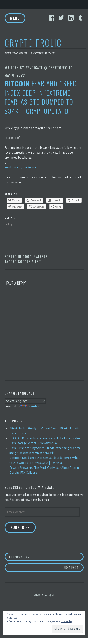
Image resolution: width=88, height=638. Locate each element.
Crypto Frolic (33, 42)
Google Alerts (35, 256)
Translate (34, 406)
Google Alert (29, 261)
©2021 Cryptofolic (44, 595)
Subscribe (20, 527)
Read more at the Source (20, 167)
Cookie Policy (66, 621)
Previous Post (46, 556)
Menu (15, 18)
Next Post (74, 567)
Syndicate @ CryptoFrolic (48, 67)
